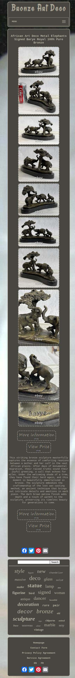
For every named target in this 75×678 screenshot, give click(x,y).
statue (35, 585)
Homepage (38, 642)
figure (31, 572)
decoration (28, 604)
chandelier (56, 573)
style (19, 571)
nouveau (27, 625)
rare (45, 605)
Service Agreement (39, 658)
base (15, 625)
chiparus (50, 620)
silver (38, 626)
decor (25, 612)
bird (32, 593)
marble (49, 625)
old (58, 613)
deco (34, 578)
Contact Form (38, 647)
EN (35, 663)
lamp (49, 586)
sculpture (24, 619)
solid (59, 580)
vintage (39, 629)
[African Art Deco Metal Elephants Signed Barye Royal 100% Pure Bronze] (38, 61)
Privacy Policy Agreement (38, 653)
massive (20, 579)
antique (25, 599)
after (59, 588)
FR (42, 663)
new (41, 571)
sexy (61, 625)
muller (20, 587)
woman (59, 593)
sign (40, 621)
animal (62, 620)
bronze (44, 611)
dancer (40, 598)
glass (48, 579)
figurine (18, 592)
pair (56, 605)
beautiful (53, 600)
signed (44, 592)
